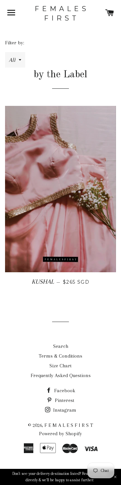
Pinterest (63, 400)
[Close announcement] (115, 477)
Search (60, 346)
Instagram (64, 410)
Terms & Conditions (60, 356)
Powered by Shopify (60, 434)
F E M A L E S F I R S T (61, 13)
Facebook (64, 391)
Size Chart (60, 366)
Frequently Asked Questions (61, 375)
